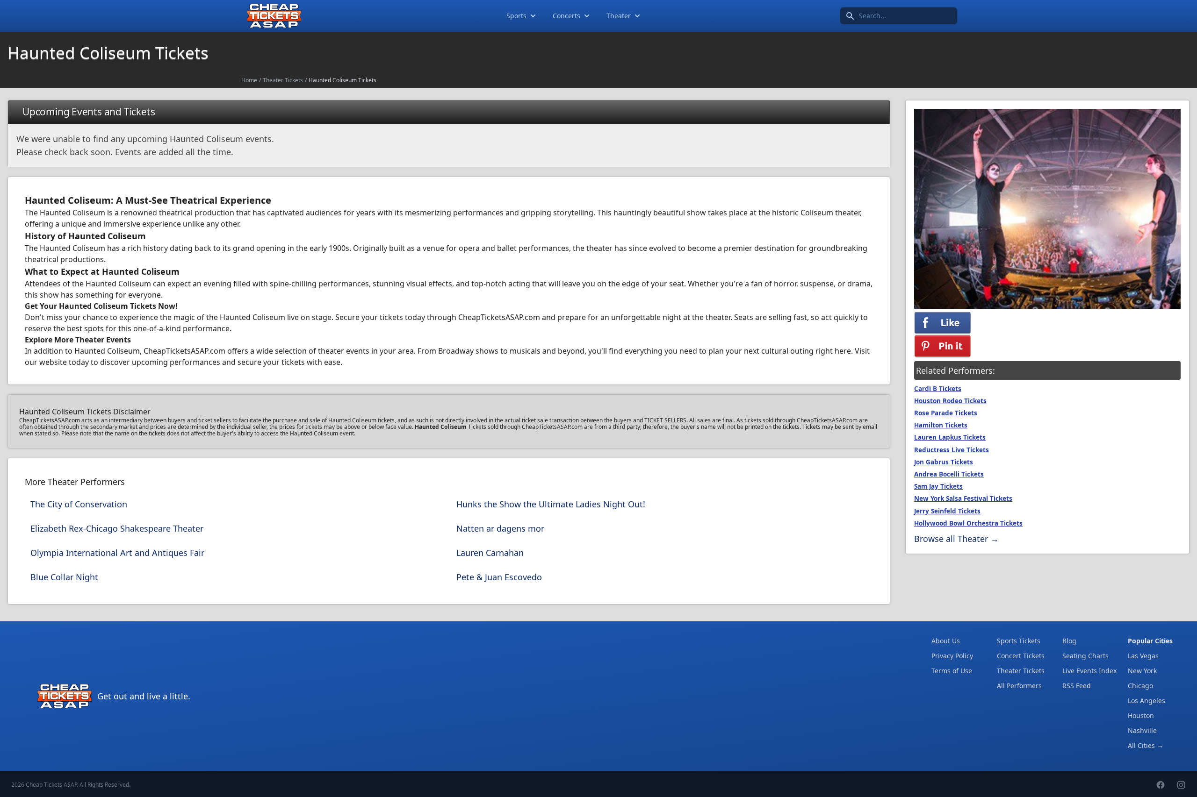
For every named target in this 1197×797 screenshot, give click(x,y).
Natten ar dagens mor (500, 528)
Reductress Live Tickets (951, 450)
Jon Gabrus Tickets (943, 462)
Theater (618, 15)
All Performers (1019, 685)
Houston (1141, 715)
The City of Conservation (78, 504)
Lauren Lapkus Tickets (950, 437)
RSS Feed (1076, 685)
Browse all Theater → (956, 538)
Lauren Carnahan (490, 552)
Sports (516, 15)
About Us (945, 640)
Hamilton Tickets (940, 425)
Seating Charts (1085, 655)
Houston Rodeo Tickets (950, 401)
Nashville (1142, 730)
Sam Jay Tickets (938, 486)
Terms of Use (951, 670)
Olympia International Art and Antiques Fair (117, 552)
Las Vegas (1143, 655)
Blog (1069, 640)
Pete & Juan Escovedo (499, 577)
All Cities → (1145, 745)
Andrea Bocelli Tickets (949, 474)
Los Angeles (1146, 700)
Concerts (566, 15)
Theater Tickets (283, 80)
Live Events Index (1089, 670)
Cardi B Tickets (937, 388)
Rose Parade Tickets (945, 413)
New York (1142, 670)
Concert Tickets (1021, 655)
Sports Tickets (1018, 640)
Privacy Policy (952, 655)
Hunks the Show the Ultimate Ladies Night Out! (550, 504)
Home (249, 80)
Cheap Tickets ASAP (51, 785)
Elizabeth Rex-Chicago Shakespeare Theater (116, 528)
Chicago (1140, 685)
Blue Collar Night (64, 577)
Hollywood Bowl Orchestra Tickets (968, 523)
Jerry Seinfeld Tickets (947, 511)
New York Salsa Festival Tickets (963, 498)
